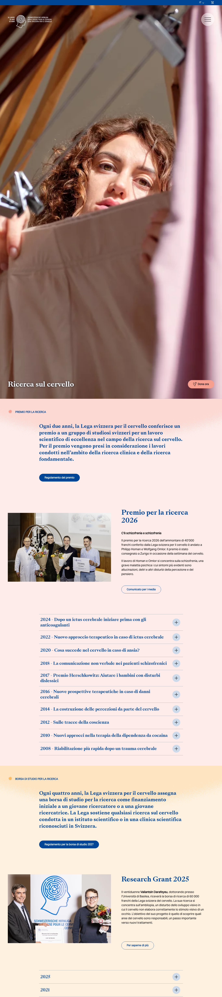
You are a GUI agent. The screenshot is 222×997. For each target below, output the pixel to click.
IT (200, 2)
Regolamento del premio (59, 477)
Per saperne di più (138, 945)
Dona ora (203, 384)
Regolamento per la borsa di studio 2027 (69, 844)
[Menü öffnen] (207, 19)
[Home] (30, 29)
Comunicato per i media (141, 589)
